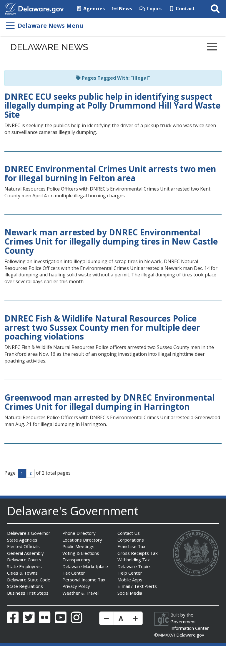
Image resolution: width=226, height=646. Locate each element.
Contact (185, 8)
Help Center (129, 573)
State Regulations (25, 586)
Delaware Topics (134, 566)
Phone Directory (79, 533)
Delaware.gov (190, 635)
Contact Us (128, 533)
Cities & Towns (22, 573)
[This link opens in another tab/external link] (10, 8)
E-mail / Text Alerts (137, 586)
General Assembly (25, 553)
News (125, 8)
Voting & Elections (80, 553)
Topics (153, 8)
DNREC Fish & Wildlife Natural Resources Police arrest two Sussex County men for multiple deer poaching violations (102, 327)
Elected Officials (23, 546)
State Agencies (22, 540)
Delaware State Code (28, 580)
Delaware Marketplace (85, 566)
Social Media (129, 593)
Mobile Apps (129, 580)
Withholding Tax (133, 560)
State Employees (24, 566)
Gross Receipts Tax (137, 553)
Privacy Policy (76, 586)
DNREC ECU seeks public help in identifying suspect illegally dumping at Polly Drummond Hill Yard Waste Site (112, 105)
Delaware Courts (24, 560)
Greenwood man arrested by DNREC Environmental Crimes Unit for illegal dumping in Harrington (109, 402)
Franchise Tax (131, 546)
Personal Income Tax (83, 580)
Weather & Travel (80, 593)
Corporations (130, 540)
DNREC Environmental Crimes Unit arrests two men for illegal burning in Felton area (110, 173)
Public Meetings (78, 546)
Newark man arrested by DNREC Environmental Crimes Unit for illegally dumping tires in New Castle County (111, 241)
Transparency (76, 560)
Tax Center (73, 573)
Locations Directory (82, 540)
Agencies (93, 8)
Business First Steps (28, 593)
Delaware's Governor (28, 533)
